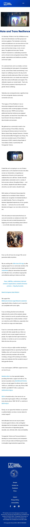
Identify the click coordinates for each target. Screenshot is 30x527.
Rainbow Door (6, 376)
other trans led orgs (18, 263)
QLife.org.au (5, 403)
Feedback (15, 488)
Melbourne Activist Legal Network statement (14, 301)
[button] (23, 3)
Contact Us (15, 485)
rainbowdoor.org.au (7, 390)
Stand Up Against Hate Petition (10, 292)
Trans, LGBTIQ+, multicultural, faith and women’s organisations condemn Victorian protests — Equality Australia (15, 284)
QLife (3, 396)
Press (15, 491)
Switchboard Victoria (21, 381)
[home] (7, 3)
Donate (15, 482)
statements (5, 270)
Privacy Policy (15, 500)
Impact (15, 497)
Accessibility (15, 502)
